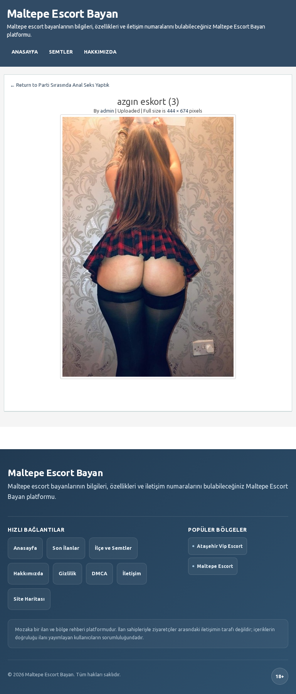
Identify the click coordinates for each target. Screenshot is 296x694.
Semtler (61, 51)
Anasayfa (25, 51)
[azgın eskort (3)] (148, 247)
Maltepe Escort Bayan (62, 13)
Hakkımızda (100, 51)
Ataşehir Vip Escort (220, 546)
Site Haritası (29, 598)
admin (107, 110)
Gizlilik (67, 573)
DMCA (99, 573)
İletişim (132, 573)
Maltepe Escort (215, 566)
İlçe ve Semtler (113, 548)
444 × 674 (177, 110)
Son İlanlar (65, 548)
